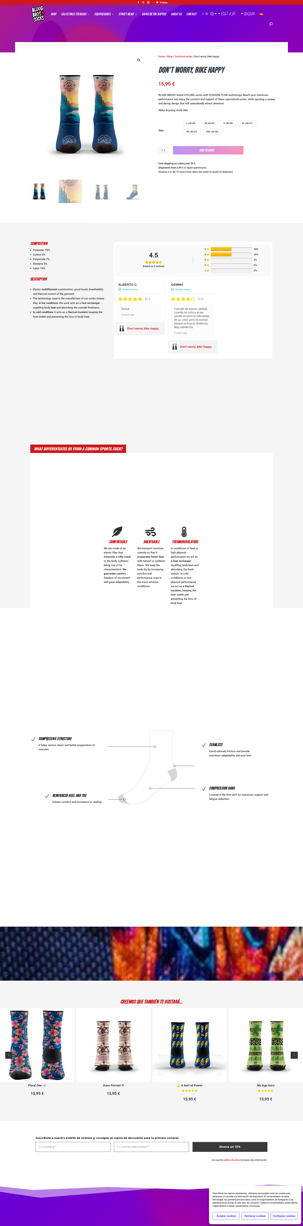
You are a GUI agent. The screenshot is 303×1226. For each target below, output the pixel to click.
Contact (191, 14)
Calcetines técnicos (73, 14)
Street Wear (126, 14)
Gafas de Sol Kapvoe (154, 14)
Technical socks (183, 56)
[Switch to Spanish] (261, 18)
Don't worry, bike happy (143, 328)
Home (161, 56)
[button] (139, 60)
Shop (53, 14)
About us (176, 14)
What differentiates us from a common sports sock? (78, 448)
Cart (247, 13)
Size (161, 130)
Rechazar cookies (255, 1216)
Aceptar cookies (226, 1216)
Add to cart (206, 150)
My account (218, 13)
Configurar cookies (284, 1216)
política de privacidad (234, 1160)
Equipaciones (102, 14)
